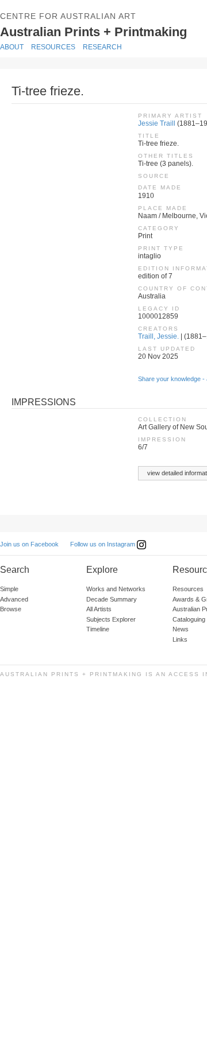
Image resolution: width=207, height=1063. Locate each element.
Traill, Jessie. (158, 336)
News (180, 629)
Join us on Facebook (29, 544)
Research (102, 47)
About (12, 47)
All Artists (99, 609)
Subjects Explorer (111, 619)
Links (179, 639)
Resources (53, 47)
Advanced (14, 599)
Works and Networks (115, 588)
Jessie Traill (156, 123)
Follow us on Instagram (103, 544)
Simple (9, 588)
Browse (10, 609)
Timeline (97, 629)
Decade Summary (111, 599)
